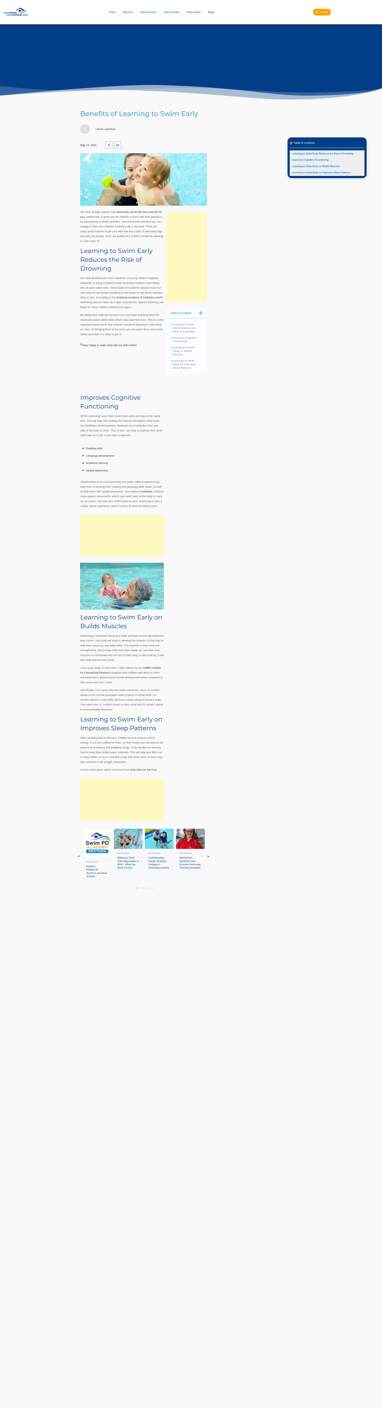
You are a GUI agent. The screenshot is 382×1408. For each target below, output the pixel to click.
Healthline (147, 491)
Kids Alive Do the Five (143, 769)
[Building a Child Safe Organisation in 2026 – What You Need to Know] (128, 839)
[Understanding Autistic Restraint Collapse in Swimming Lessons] (159, 839)
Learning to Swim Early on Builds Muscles (184, 351)
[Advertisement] (122, 536)
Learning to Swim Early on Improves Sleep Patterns (184, 364)
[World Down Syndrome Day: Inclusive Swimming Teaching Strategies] (190, 839)
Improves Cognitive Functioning (185, 339)
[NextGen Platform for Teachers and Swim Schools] (97, 843)
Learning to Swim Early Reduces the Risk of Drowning (184, 328)
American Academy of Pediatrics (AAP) (139, 297)
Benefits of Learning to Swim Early (139, 113)
